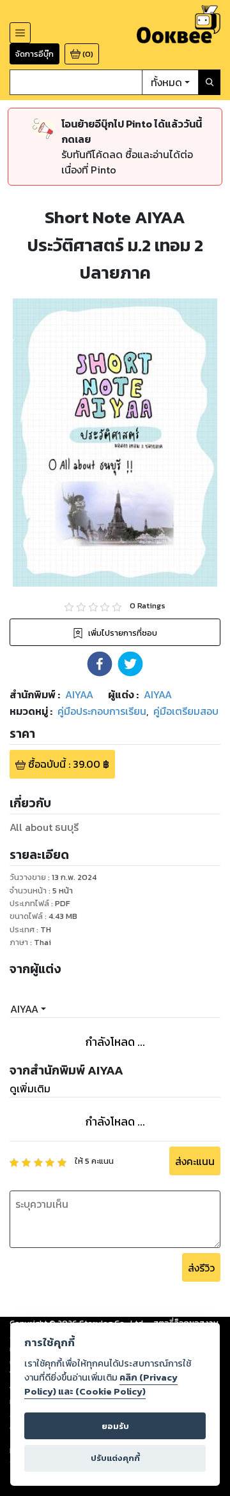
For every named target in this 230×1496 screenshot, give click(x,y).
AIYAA (24, 1008)
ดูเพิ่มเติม (30, 1088)
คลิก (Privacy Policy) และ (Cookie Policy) (101, 1384)
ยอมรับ (115, 1426)
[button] (99, 664)
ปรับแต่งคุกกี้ (115, 1458)
